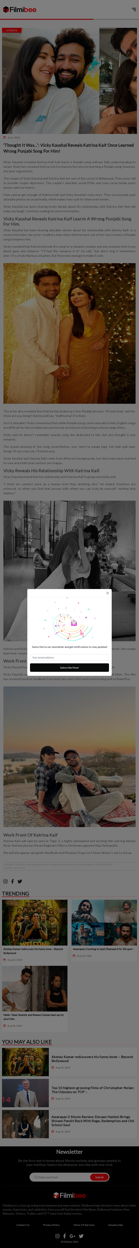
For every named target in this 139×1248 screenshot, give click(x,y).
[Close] (107, 593)
